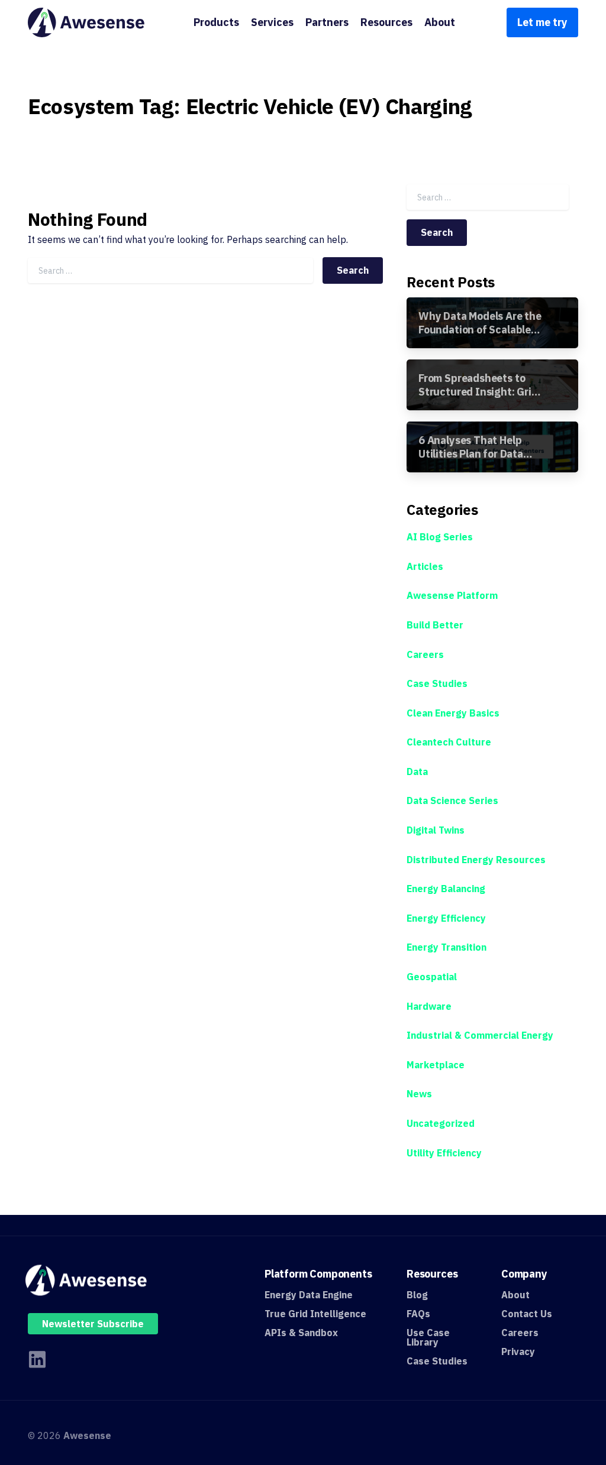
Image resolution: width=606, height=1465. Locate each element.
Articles (425, 566)
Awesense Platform (452, 595)
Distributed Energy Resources (476, 860)
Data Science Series (452, 800)
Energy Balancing (446, 888)
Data (417, 771)
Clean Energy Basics (453, 713)
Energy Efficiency (446, 918)
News (419, 1094)
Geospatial (432, 977)
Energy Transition (446, 947)
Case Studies (437, 683)
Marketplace (436, 1065)
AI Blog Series (440, 537)
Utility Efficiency (444, 1153)
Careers (425, 654)
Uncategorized (441, 1123)
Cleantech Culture (449, 742)
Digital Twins (436, 830)
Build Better (435, 625)
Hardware (429, 1006)
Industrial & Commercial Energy (480, 1035)
